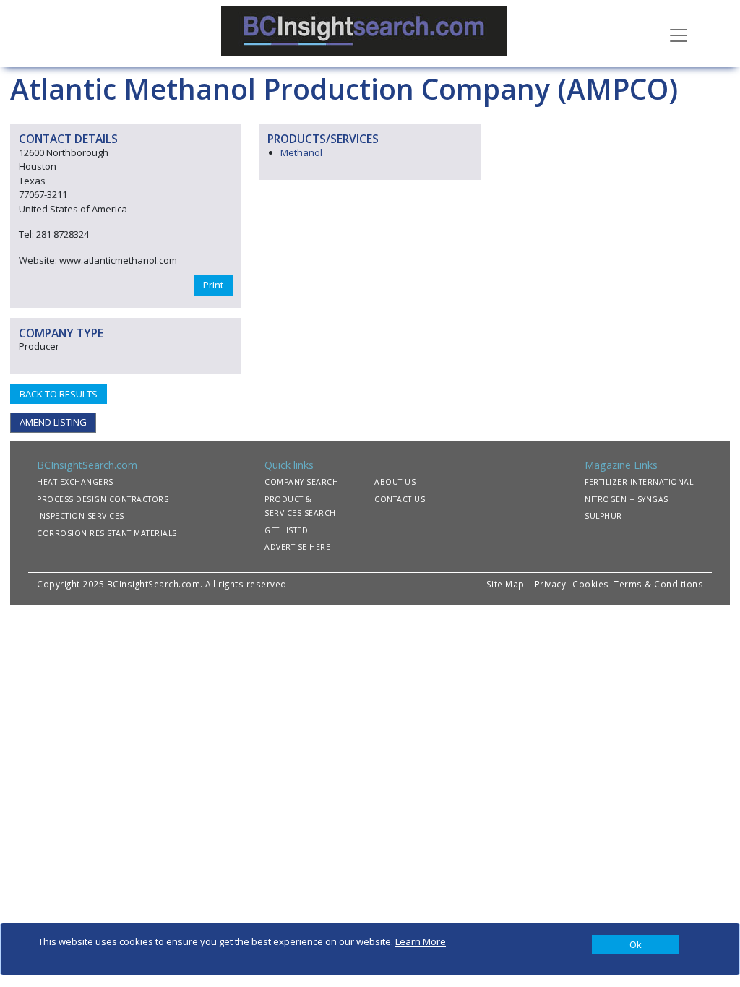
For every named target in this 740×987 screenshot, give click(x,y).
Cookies (591, 584)
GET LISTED (286, 530)
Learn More (420, 941)
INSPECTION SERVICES (80, 516)
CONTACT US (399, 499)
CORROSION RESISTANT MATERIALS (107, 533)
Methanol (301, 152)
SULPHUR (603, 516)
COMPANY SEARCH (301, 482)
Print (213, 284)
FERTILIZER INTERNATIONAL (639, 482)
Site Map (505, 584)
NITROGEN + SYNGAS (626, 499)
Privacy (551, 584)
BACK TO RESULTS (59, 393)
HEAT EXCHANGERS (75, 482)
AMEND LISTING (53, 421)
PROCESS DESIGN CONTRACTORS (102, 499)
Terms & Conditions (658, 584)
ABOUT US (395, 482)
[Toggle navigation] (678, 34)
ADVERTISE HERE (297, 547)
